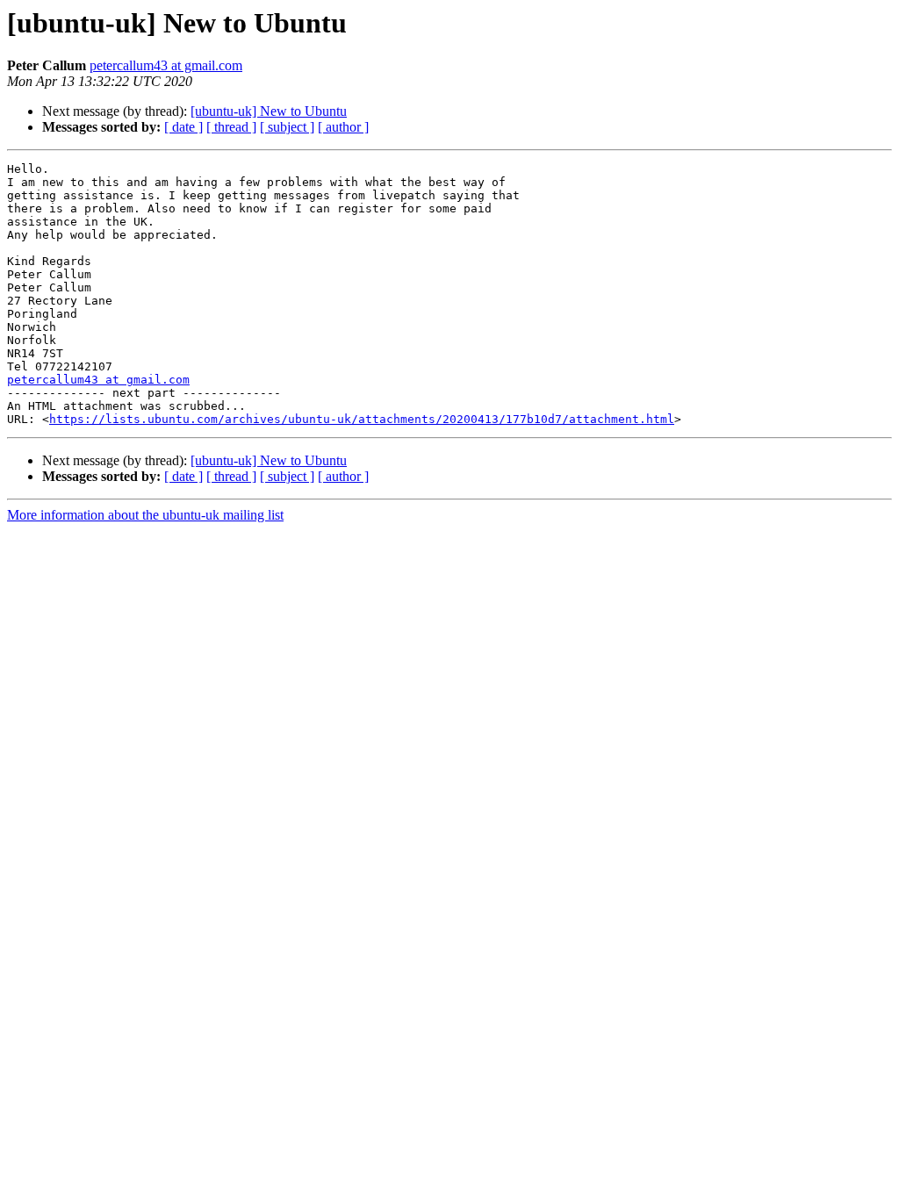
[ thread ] (231, 126)
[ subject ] (287, 126)
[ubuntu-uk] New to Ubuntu (269, 111)
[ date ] (183, 126)
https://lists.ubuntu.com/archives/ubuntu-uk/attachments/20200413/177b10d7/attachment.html (361, 419)
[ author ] (343, 126)
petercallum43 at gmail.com (166, 65)
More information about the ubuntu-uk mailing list (145, 514)
